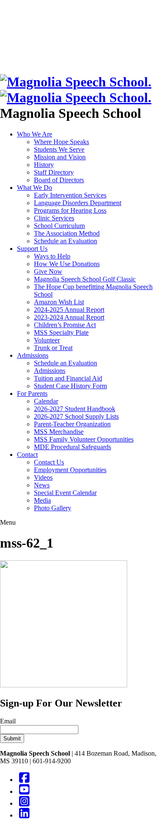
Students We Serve (59, 149)
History (44, 164)
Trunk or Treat (53, 347)
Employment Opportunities (70, 469)
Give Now (48, 271)
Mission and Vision (60, 157)
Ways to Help (52, 256)
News (42, 485)
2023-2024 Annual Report (69, 317)
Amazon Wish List (59, 302)
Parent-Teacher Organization (72, 424)
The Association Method (67, 233)
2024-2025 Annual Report (69, 309)
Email (8, 721)
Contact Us (49, 462)
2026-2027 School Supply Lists (76, 416)
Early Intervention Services (70, 195)
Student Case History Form (70, 385)
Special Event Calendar (65, 492)
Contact (27, 454)
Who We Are (34, 134)
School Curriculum (59, 225)
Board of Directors (59, 180)
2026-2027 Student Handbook (74, 408)
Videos (43, 477)
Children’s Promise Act (65, 324)
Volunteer (47, 340)
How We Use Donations (67, 263)
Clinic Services (54, 218)
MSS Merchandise (59, 431)
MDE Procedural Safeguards (72, 447)
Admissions (32, 355)
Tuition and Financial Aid (68, 378)
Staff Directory (54, 172)
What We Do (34, 187)
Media (42, 500)
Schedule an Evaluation (65, 241)
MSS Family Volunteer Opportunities (84, 439)
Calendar (46, 401)
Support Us (32, 248)
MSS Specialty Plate (61, 332)
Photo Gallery (52, 508)
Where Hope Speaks (61, 141)
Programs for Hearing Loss (70, 210)
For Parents (32, 393)
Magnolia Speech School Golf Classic (85, 279)
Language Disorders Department (77, 202)
